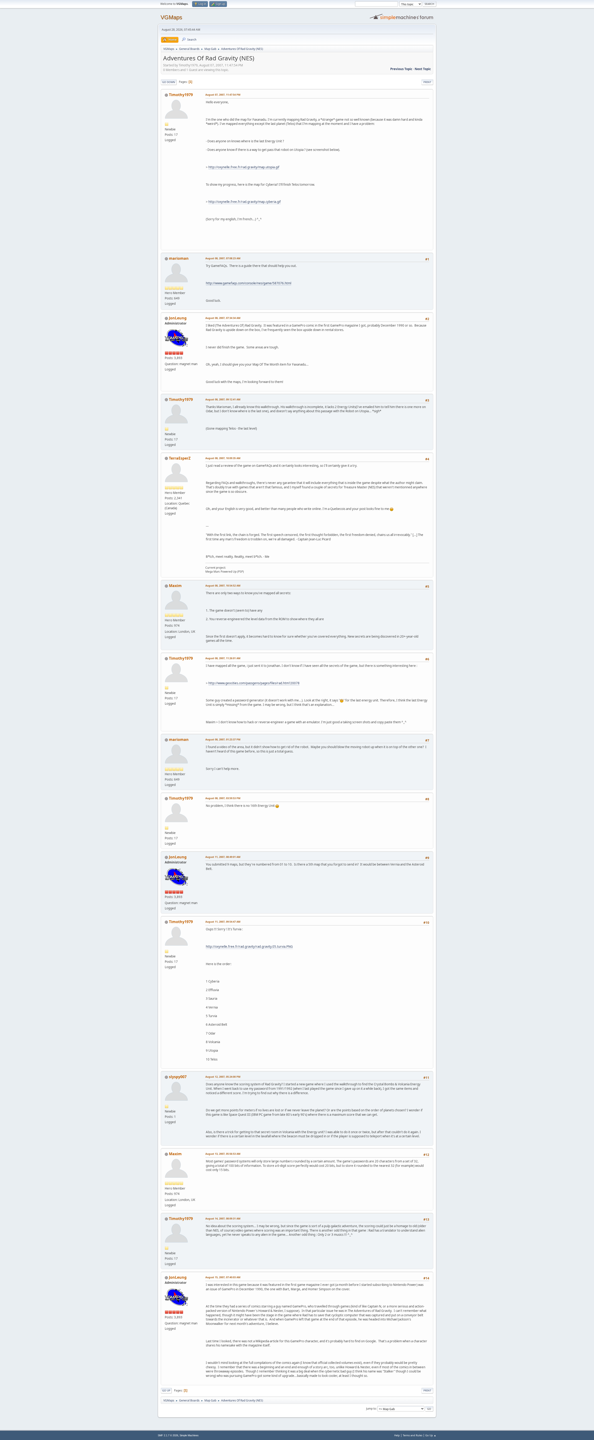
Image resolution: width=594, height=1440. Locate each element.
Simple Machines (189, 1435)
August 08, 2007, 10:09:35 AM (222, 458)
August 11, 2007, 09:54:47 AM (222, 921)
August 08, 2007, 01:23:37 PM (222, 739)
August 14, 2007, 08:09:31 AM (222, 1218)
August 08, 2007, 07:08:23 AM (222, 258)
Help (397, 1435)
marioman (179, 258)
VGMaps (171, 17)
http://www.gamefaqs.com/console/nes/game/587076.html (248, 283)
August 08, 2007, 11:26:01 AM (222, 658)
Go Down (168, 82)
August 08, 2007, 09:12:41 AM (222, 399)
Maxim (175, 585)
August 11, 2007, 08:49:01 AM (222, 857)
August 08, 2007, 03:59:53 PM (222, 798)
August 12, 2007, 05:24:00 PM (222, 1076)
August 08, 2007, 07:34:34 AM (222, 318)
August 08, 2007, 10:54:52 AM (222, 585)
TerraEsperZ (179, 458)
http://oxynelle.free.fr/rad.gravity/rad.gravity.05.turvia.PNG (249, 946)
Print (427, 82)
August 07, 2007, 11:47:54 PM (222, 94)
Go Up (166, 1390)
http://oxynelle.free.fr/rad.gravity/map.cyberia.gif (244, 202)
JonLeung (178, 318)
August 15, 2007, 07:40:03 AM (222, 1277)
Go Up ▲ (430, 1435)
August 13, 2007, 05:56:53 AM (222, 1153)
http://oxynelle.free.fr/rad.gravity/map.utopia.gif (243, 167)
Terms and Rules (412, 1435)
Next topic (423, 69)
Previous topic (401, 69)
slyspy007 (178, 1076)
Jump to (371, 1409)
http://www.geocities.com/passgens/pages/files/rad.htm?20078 (254, 683)
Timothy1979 (181, 94)
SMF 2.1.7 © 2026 (168, 1435)
